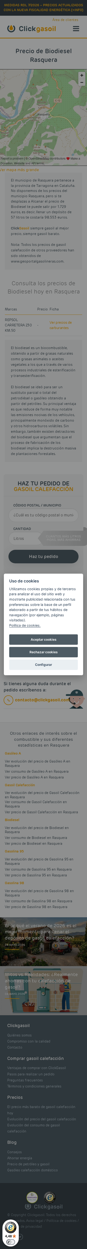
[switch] (10, 1242)
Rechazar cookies (43, 652)
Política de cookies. (25, 625)
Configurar (43, 665)
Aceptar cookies (43, 639)
